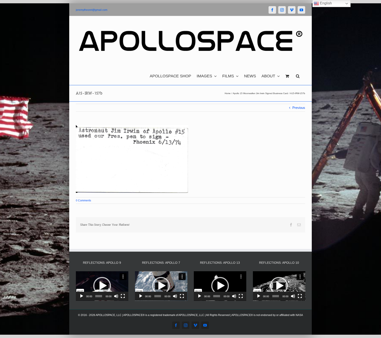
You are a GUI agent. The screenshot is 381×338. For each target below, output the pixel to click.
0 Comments (83, 200)
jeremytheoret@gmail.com (91, 9)
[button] (298, 75)
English (325, 3)
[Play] (81, 296)
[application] (102, 286)
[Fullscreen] (123, 296)
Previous (298, 108)
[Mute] (116, 296)
